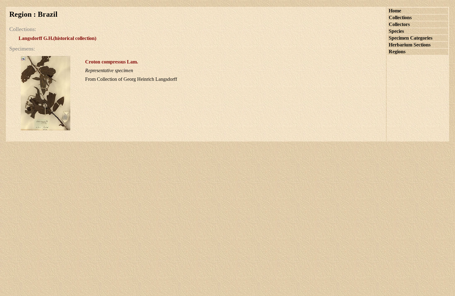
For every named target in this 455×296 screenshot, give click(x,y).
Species (396, 31)
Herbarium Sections (410, 44)
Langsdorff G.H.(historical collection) (57, 38)
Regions (397, 51)
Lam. (111, 61)
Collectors (399, 24)
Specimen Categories (410, 38)
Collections (400, 17)
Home (395, 10)
